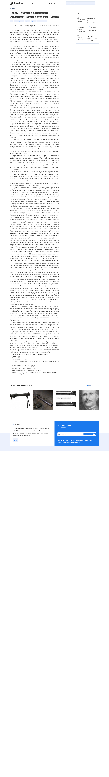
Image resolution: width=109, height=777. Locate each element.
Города (50, 3)
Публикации (57, 3)
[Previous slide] (81, 385)
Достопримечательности (39, 3)
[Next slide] (98, 385)
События (28, 3)
